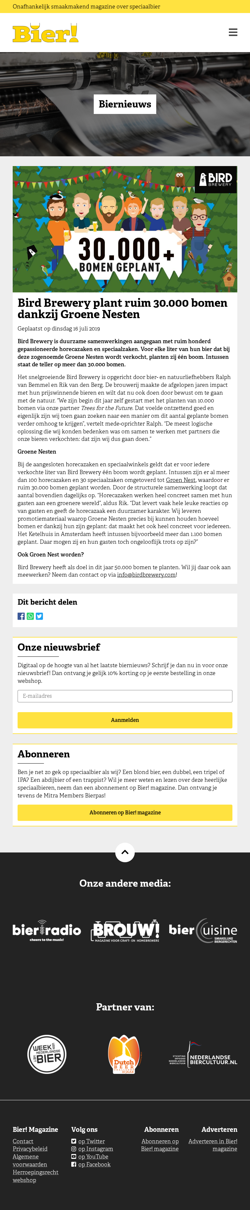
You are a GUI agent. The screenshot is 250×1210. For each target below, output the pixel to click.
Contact (23, 1141)
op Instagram (95, 1148)
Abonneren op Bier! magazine (125, 812)
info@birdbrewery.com (146, 574)
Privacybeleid (30, 1148)
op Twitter (91, 1141)
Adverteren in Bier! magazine (212, 1145)
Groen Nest (181, 480)
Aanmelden (125, 720)
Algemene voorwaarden (30, 1160)
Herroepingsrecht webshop (36, 1176)
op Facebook (94, 1164)
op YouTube (93, 1156)
